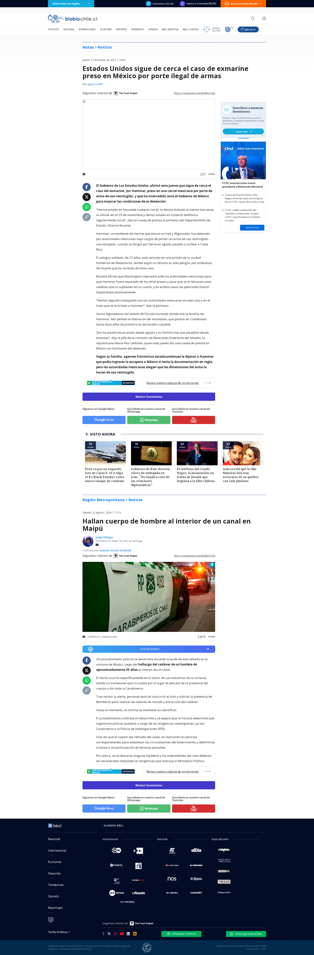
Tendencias (137, 29)
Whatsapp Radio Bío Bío (248, 934)
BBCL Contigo (191, 29)
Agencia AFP (95, 84)
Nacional (69, 29)
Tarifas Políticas (58, 932)
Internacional (87, 29)
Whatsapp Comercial (184, 933)
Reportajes (55, 908)
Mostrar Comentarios (149, 396)
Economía (106, 29)
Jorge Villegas (104, 537)
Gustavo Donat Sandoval (115, 550)
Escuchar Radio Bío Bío (244, 3)
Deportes (121, 29)
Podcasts (53, 29)
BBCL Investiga (170, 29)
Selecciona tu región (66, 3)
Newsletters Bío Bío (163, 3)
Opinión (153, 29)
